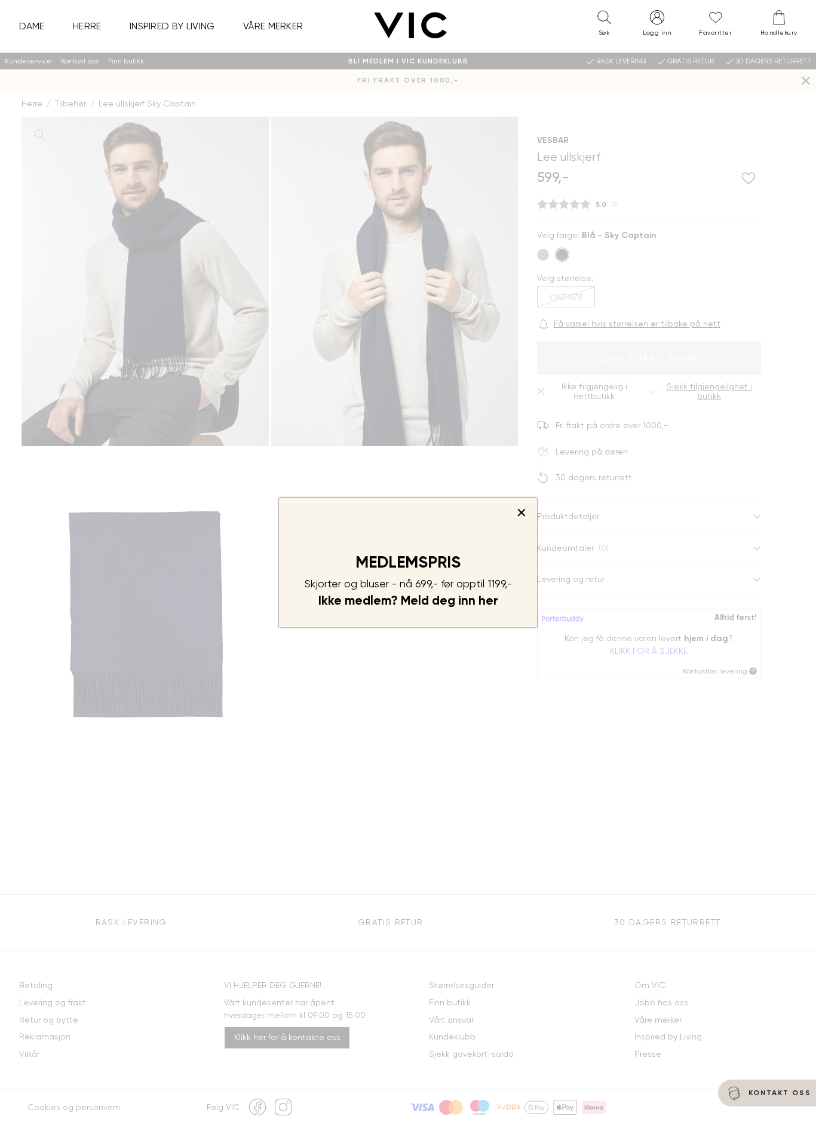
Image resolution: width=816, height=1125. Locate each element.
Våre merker (273, 26)
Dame (32, 26)
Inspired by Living (172, 26)
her (488, 600)
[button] (604, 26)
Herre (87, 26)
